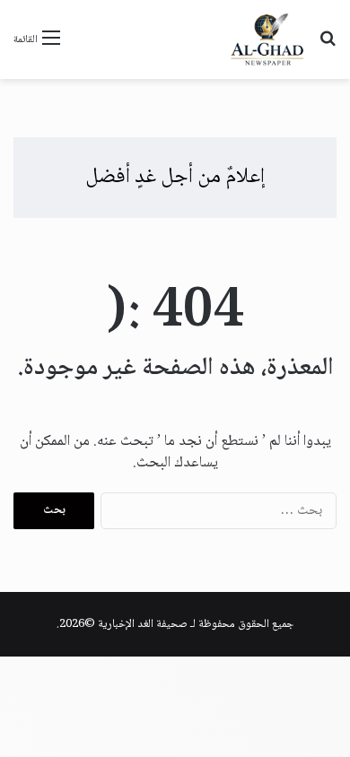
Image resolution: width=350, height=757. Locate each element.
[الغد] (267, 39)
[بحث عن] (328, 46)
